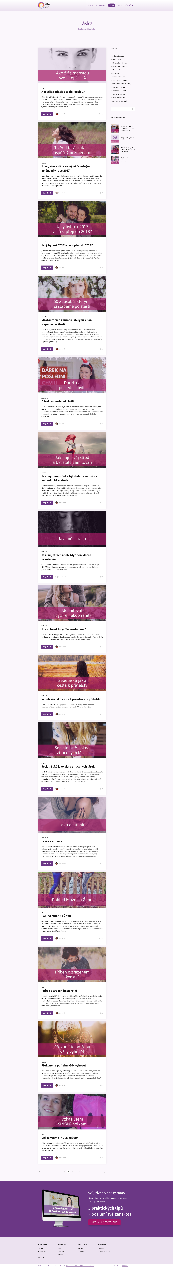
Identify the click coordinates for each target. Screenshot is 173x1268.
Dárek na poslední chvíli (57, 401)
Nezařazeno (116, 73)
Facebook (61, 1251)
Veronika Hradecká (64, 193)
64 (102, 714)
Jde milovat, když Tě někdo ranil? (63, 629)
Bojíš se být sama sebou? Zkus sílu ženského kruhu (126, 159)
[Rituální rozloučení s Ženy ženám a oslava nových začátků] (115, 128)
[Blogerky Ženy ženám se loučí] (115, 139)
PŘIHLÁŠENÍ (129, 5)
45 (102, 193)
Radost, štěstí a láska (119, 77)
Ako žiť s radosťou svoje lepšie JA (63, 92)
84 (102, 424)
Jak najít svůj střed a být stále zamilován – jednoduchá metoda (69, 478)
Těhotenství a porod (119, 91)
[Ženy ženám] (44, 5)
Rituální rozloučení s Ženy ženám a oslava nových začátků (127, 128)
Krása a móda (117, 59)
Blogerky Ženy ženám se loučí (127, 138)
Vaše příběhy (42, 1251)
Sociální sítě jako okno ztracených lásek (68, 766)
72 (102, 647)
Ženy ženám (62, 114)
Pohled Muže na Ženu (56, 916)
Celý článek (47, 114)
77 (102, 863)
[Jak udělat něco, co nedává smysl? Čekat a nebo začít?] (115, 149)
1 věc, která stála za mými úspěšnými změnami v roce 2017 (66, 168)
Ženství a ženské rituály (119, 101)
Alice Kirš (61, 268)
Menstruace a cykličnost (120, 66)
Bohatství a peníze (118, 56)
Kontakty (41, 1257)
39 (102, 349)
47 (102, 789)
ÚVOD (91, 5)
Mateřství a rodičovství (119, 63)
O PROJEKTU (100, 5)
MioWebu (125, 1266)
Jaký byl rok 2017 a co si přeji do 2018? (67, 245)
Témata (80, 1248)
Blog (59, 1248)
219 (102, 114)
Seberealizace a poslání (120, 80)
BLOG (112, 5)
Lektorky (81, 1251)
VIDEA (119, 5)
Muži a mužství (117, 70)
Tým (39, 1254)
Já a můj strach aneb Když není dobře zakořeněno (66, 557)
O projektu (41, 1248)
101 (102, 938)
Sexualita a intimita (118, 87)
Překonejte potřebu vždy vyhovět (63, 1065)
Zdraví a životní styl (118, 98)
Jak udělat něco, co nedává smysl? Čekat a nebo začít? (128, 149)
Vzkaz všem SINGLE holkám (59, 1138)
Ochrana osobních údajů (73, 1266)
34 (102, 268)
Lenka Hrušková (63, 577)
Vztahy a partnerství (118, 94)
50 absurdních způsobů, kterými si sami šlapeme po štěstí (67, 322)
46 (102, 1085)
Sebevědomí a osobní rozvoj (121, 84)
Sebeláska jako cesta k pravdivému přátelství (71, 699)
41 (102, 1158)
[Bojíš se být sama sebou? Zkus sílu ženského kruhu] (115, 160)
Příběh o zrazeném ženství (59, 991)
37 (102, 503)
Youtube (60, 1254)
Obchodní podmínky (88, 1266)
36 (102, 577)
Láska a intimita (51, 841)
